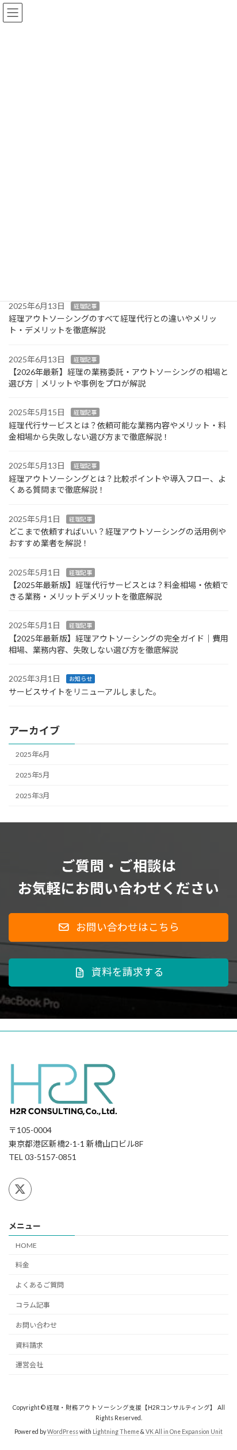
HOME (26, 1245)
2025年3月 (32, 795)
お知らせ (80, 678)
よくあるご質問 (40, 1285)
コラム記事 (33, 1305)
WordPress (62, 1432)
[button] (118, 927)
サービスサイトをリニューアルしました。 (85, 692)
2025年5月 (32, 775)
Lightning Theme (116, 1432)
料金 (22, 1265)
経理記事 (85, 306)
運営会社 (29, 1365)
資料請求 (29, 1345)
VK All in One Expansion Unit (184, 1432)
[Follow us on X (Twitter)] (20, 1189)
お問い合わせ (36, 1325)
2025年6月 (32, 754)
